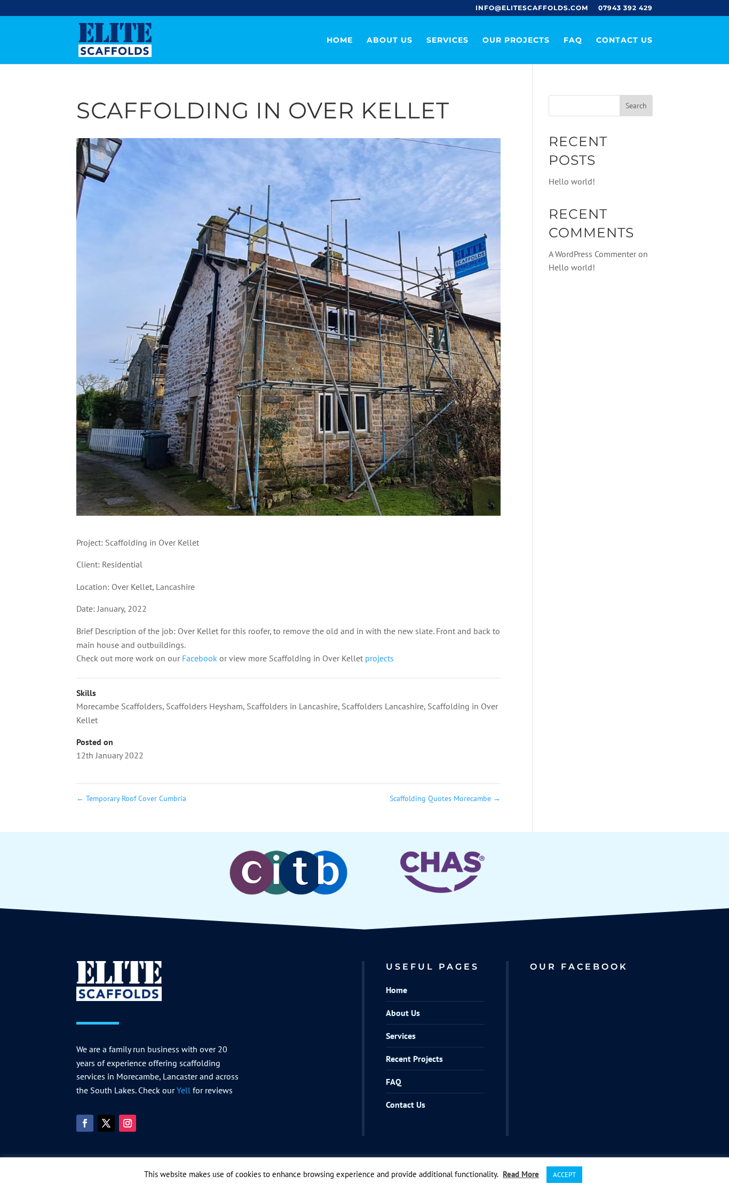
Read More (521, 1174)
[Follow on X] (106, 1123)
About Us (390, 40)
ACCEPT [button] (564, 1174)
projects (379, 658)
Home (340, 40)
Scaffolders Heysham (204, 706)
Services (447, 40)
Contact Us (624, 40)
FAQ (573, 40)
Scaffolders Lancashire (383, 706)
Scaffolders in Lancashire (292, 706)
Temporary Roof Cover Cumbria (131, 798)
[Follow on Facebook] (84, 1123)
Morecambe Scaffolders (119, 706)
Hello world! (572, 181)
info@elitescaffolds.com (532, 8)
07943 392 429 (625, 8)
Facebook (200, 658)
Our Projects (516, 40)
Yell (184, 1090)
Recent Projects (414, 1058)
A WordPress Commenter (592, 254)
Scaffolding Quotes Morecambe (445, 798)
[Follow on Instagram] (127, 1123)
